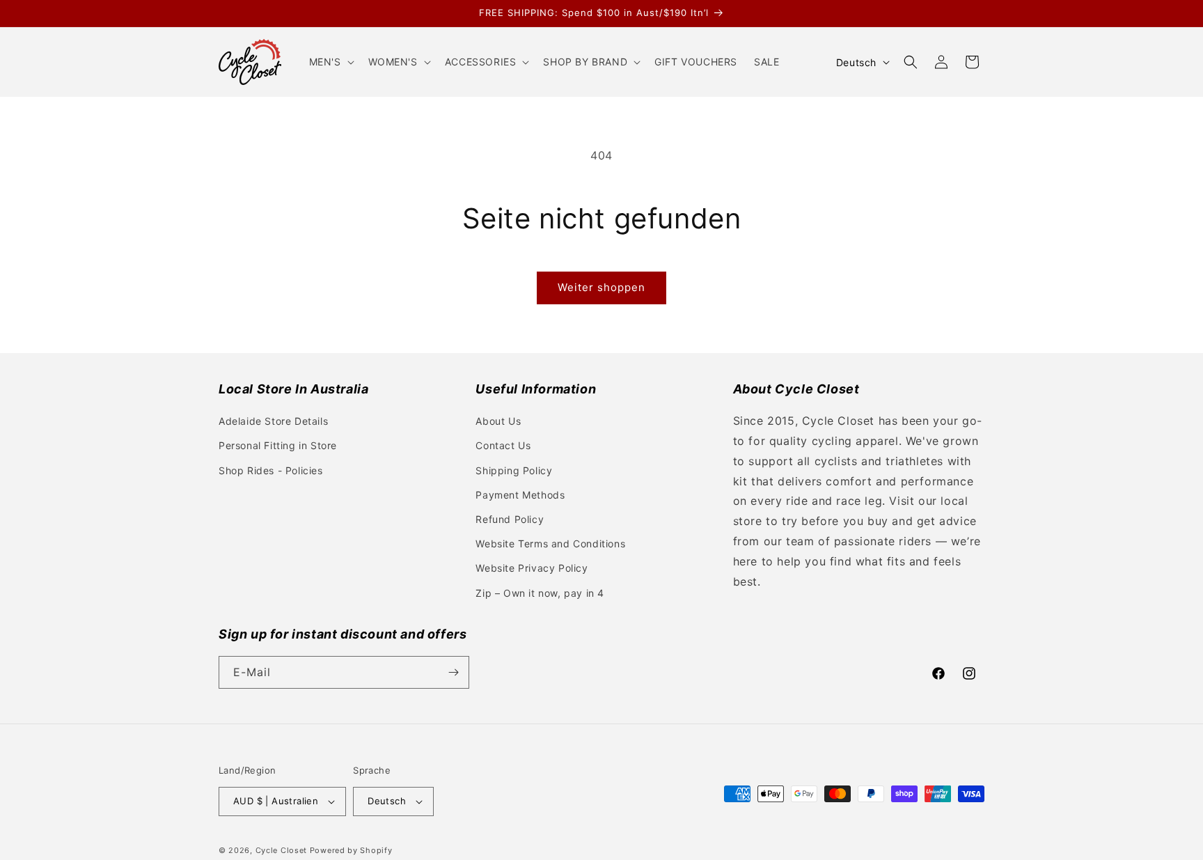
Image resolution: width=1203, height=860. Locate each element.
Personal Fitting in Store (278, 445)
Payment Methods (520, 495)
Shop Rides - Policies (271, 470)
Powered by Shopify (351, 850)
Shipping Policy (513, 470)
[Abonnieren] (453, 672)
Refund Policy (509, 519)
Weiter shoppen (601, 287)
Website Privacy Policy (531, 568)
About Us (498, 421)
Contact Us (502, 445)
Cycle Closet (281, 850)
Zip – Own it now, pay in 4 (539, 593)
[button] (330, 62)
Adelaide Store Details (273, 421)
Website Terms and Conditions (550, 543)
